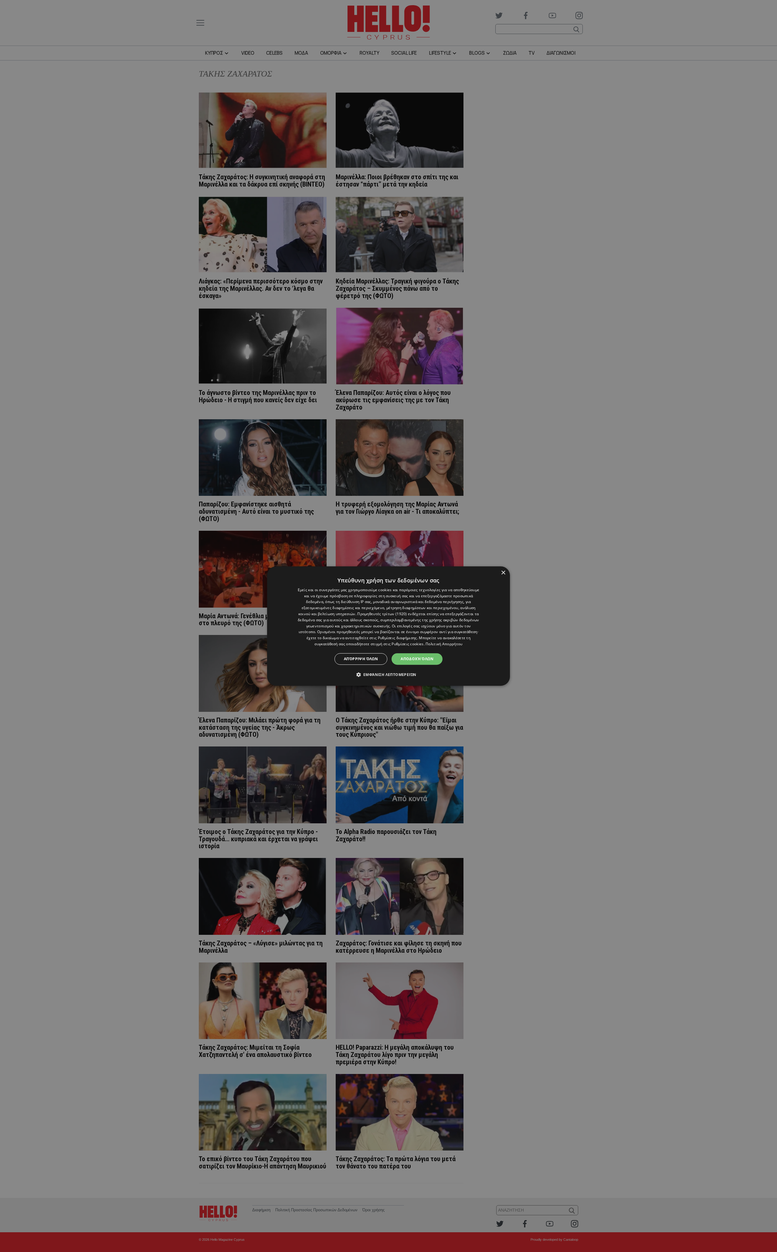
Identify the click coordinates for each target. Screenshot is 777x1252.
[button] (388, 674)
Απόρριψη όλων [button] (361, 658)
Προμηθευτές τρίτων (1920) (382, 613)
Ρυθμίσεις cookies (407, 644)
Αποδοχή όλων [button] (417, 658)
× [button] (503, 573)
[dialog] (388, 626)
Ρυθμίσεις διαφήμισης (397, 637)
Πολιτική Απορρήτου (444, 644)
